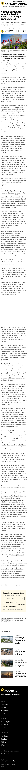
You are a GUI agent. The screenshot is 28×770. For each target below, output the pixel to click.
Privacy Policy (19, 609)
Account (14, 1)
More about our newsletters (9, 606)
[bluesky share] (23, 31)
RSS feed (12, 764)
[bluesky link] (13, 760)
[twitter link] (6, 760)
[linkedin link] (2, 760)
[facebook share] (21, 31)
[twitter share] (18, 31)
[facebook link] (10, 760)
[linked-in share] (16, 31)
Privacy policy (5, 764)
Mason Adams (5, 619)
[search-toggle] (24, 1)
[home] (14, 3)
